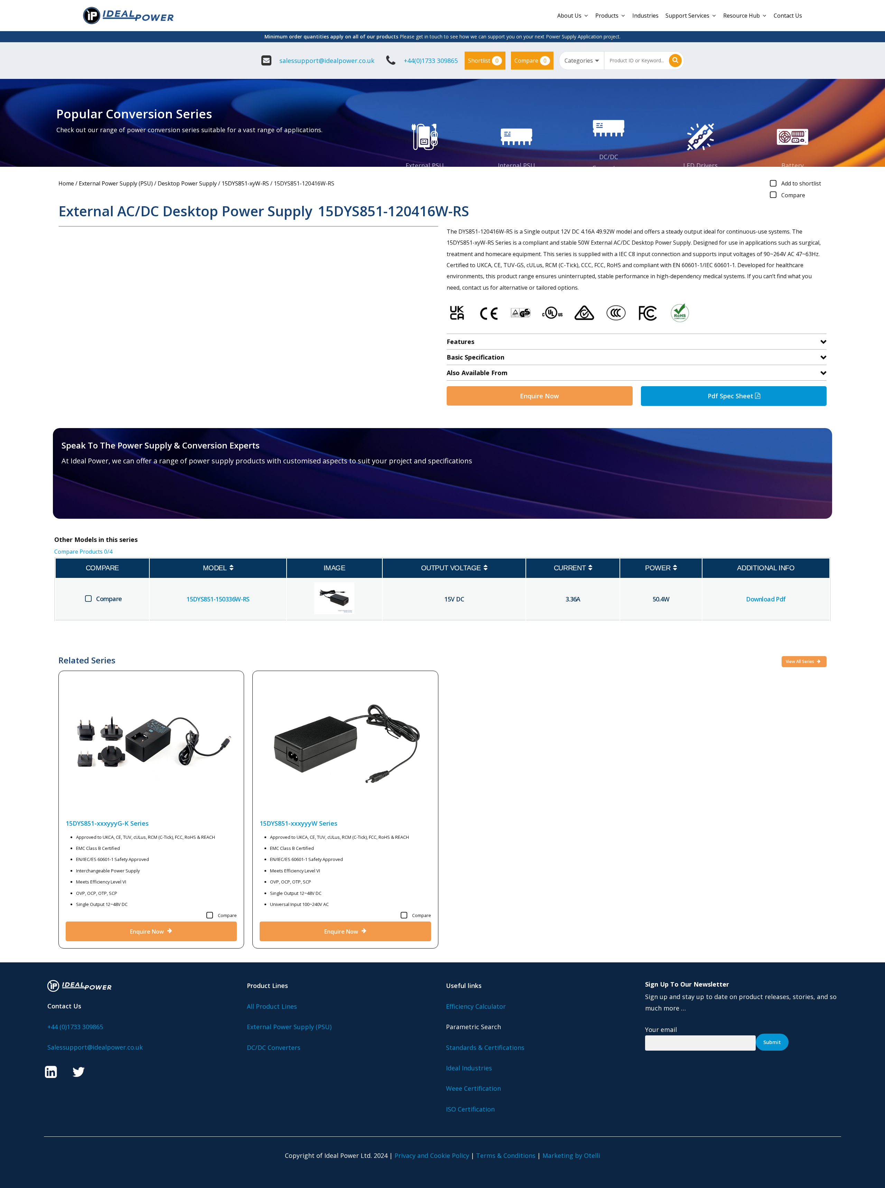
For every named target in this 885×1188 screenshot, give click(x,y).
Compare (530, 60)
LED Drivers (700, 165)
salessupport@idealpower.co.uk (326, 60)
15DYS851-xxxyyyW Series (298, 823)
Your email (661, 1029)
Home (66, 183)
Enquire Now (539, 396)
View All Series (800, 661)
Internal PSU (516, 165)
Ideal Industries (469, 1068)
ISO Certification (470, 1109)
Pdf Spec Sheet (731, 396)
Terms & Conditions (505, 1155)
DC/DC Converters (273, 1047)
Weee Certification (473, 1088)
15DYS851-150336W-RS (218, 599)
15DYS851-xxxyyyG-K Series (107, 823)
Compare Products (83, 551)
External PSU (425, 165)
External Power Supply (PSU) (116, 183)
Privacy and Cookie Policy (431, 1155)
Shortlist (483, 60)
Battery (792, 165)
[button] (102, 495)
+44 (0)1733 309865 (75, 1027)
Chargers (792, 176)
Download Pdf (766, 599)
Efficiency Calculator (476, 1006)
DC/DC (608, 157)
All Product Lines (272, 1006)
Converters (608, 168)
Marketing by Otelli (571, 1155)
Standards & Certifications (485, 1047)
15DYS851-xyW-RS (245, 183)
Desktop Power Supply (187, 183)
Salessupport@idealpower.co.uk (95, 1047)
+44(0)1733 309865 (431, 60)
